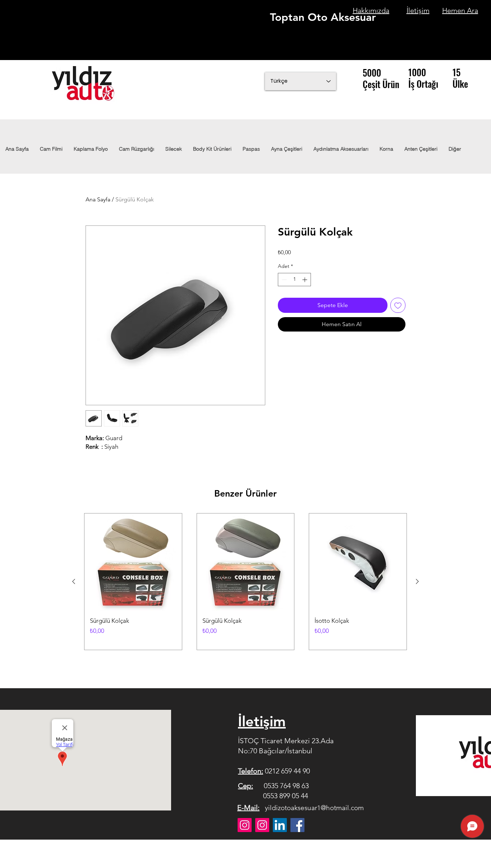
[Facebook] (297, 825)
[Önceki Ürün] (73, 581)
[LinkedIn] (280, 825)
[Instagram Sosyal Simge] (262, 825)
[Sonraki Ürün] (417, 581)
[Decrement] (283, 279)
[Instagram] (245, 825)
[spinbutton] (294, 279)
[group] (245, 581)
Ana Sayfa (98, 199)
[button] (341, 149)
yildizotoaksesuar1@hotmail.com (314, 808)
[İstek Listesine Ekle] (397, 305)
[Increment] (305, 279)
